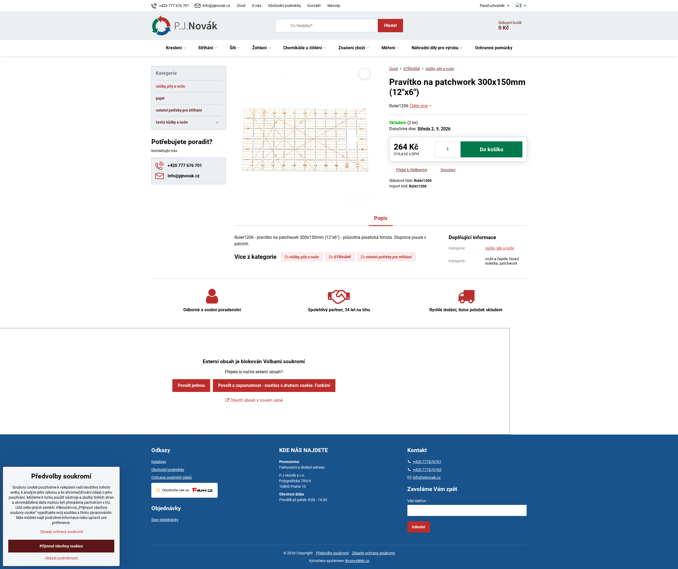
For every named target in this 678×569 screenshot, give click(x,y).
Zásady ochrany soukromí (373, 553)
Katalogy (158, 462)
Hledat (390, 25)
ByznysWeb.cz (357, 561)
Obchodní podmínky (167, 470)
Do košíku (491, 149)
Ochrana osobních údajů (171, 477)
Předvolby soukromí (332, 553)
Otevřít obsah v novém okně (256, 400)
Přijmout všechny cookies (61, 546)
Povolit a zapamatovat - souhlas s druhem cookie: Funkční (274, 385)
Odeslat (418, 527)
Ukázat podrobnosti (61, 558)
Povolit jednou (191, 385)
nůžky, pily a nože (499, 248)
